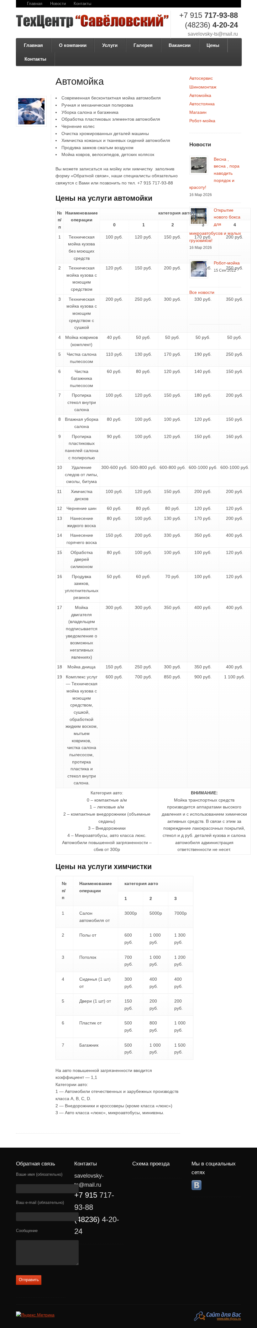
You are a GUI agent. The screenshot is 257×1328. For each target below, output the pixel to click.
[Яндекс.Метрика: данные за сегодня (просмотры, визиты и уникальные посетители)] (35, 1315)
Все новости (201, 292)
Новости (58, 4)
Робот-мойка (202, 120)
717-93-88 (208, 15)
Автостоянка (202, 103)
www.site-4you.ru (229, 1318)
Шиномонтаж (202, 86)
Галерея (143, 45)
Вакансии (180, 45)
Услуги (110, 45)
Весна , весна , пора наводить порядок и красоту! (214, 173)
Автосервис (201, 78)
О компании (73, 45)
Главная (34, 4)
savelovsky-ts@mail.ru (213, 34)
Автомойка (200, 95)
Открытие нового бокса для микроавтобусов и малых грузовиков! (215, 225)
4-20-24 (211, 25)
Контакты (82, 4)
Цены (213, 45)
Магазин (198, 112)
